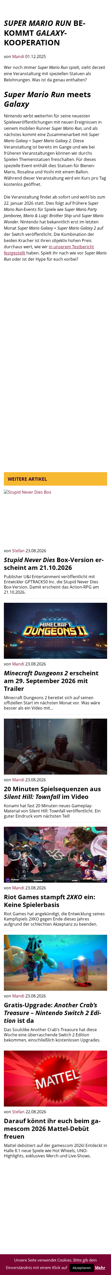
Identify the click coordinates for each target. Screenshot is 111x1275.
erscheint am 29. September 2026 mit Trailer (51, 681)
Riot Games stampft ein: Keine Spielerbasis (49, 900)
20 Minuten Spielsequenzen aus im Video (52, 792)
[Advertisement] (55, 325)
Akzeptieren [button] (82, 1267)
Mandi (18, 56)
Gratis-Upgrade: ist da (52, 1013)
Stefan (19, 551)
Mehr (100, 1267)
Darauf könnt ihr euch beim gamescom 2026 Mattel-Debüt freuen (52, 1128)
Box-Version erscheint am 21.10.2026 (54, 563)
